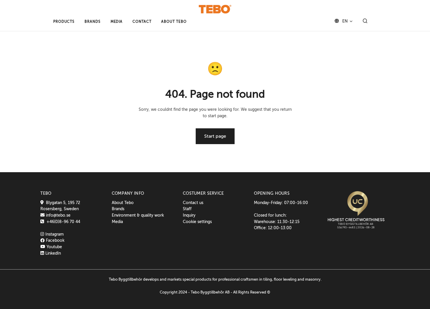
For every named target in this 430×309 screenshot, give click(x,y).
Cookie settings (197, 221)
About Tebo (123, 202)
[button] (64, 21)
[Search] (365, 21)
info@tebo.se (57, 215)
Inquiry (189, 215)
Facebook (54, 240)
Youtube (53, 246)
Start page (215, 136)
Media (117, 221)
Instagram (54, 234)
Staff (187, 208)
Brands (118, 208)
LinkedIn (52, 253)
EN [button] (344, 21)
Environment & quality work (138, 215)
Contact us (193, 202)
